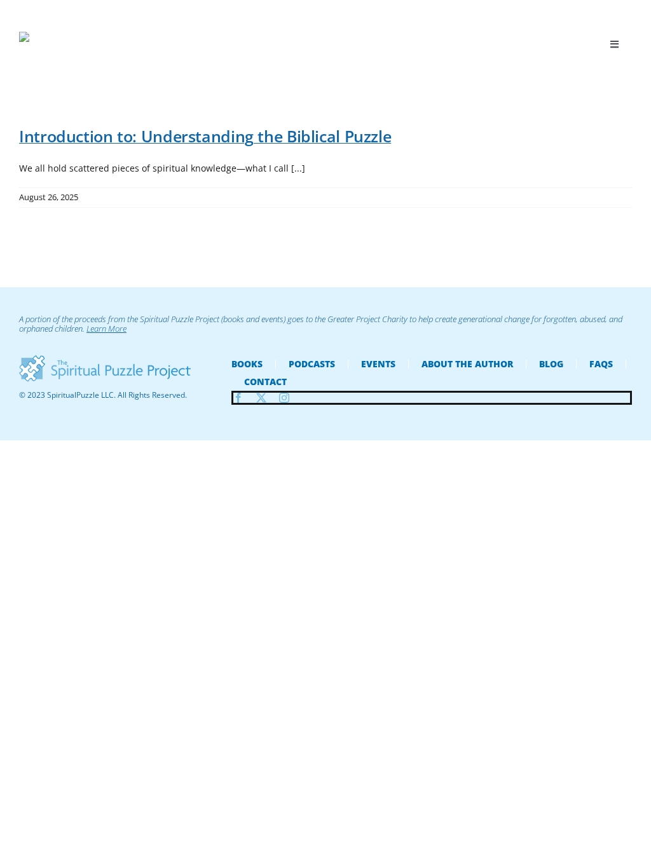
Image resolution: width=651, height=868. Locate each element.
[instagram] (284, 398)
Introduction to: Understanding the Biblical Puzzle (205, 136)
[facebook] (238, 398)
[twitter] (261, 398)
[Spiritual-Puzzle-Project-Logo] (105, 359)
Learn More (106, 328)
